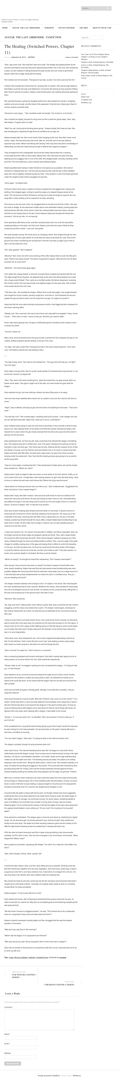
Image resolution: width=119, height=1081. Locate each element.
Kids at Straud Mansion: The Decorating (96, 71)
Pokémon (49, 27)
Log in (83, 94)
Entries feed (85, 97)
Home (5, 27)
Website (7, 1053)
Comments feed (86, 99)
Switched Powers (42, 957)
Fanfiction (53, 37)
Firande (83, 62)
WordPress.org (86, 102)
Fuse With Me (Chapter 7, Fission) (24, 975)
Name (7, 1034)
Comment (8, 1007)
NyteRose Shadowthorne (89, 70)
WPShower (77, 1075)
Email (7, 1043)
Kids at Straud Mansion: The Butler (101, 62)
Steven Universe (66, 27)
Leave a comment (71, 57)
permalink (62, 957)
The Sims (83, 27)
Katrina (31, 57)
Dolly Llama (85, 75)
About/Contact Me (101, 27)
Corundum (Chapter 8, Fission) (59, 983)
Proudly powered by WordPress (49, 1075)
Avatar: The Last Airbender (26, 27)
